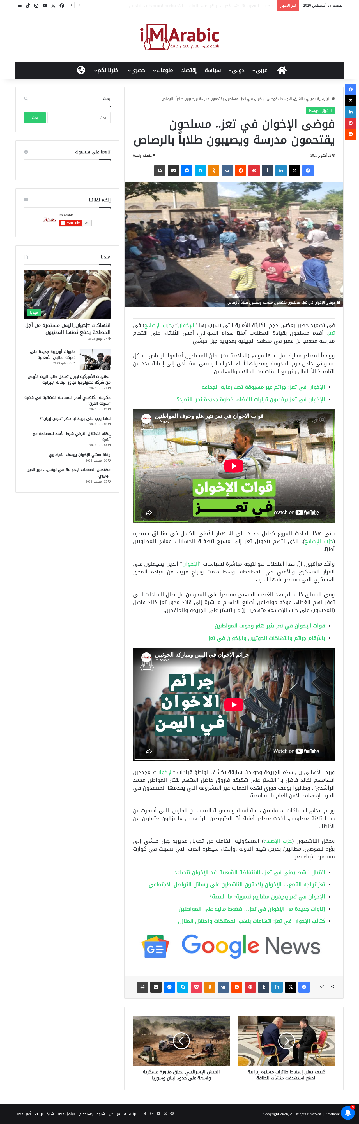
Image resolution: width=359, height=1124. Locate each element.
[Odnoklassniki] (213, 170)
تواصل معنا (66, 1113)
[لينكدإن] (281, 170)
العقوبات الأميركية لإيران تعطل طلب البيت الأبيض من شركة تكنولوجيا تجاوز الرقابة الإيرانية (69, 379)
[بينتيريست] (254, 170)
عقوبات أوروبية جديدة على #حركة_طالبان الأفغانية (52, 354)
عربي (261, 70)
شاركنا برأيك (44, 1113)
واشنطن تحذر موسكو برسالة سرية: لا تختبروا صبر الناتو (225, 6)
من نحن (114, 1113)
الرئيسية (324, 98)
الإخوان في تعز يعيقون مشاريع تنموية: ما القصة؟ (267, 896)
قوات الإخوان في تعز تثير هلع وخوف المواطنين (270, 626)
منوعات (165, 70)
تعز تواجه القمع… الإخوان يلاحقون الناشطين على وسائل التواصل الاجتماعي (237, 884)
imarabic (333, 1113)
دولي (238, 70)
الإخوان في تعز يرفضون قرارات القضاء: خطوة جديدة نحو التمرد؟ (251, 399)
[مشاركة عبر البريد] (173, 170)
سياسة (213, 70)
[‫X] (294, 170)
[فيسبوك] (308, 170)
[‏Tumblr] (267, 170)
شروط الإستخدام (92, 1113)
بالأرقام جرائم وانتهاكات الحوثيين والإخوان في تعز (266, 638)
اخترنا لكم (109, 70)
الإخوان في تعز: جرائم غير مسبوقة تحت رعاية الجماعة (263, 387)
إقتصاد (189, 70)
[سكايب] (200, 170)
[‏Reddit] (240, 170)
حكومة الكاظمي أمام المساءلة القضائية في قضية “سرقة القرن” (67, 400)
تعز (331, 333)
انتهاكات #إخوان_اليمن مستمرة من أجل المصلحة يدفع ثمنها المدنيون (68, 328)
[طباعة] (159, 170)
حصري (138, 70)
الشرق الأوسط (291, 98)
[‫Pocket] (196, 987)
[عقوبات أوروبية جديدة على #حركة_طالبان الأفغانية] (95, 359)
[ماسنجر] (186, 170)
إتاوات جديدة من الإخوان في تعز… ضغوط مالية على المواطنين (252, 909)
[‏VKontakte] (227, 170)
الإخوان (186, 325)
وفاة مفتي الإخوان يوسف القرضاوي (80, 454)
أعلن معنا (24, 1113)
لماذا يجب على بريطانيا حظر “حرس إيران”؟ (75, 418)
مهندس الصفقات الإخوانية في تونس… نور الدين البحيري (69, 472)
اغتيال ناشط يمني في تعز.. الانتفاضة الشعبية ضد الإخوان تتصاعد (249, 872)
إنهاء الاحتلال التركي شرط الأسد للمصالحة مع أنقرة (72, 436)
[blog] (180, 37)
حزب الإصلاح (158, 325)
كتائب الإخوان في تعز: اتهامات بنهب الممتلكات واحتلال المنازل (251, 921)
